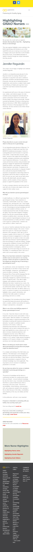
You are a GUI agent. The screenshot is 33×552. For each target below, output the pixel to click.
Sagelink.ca (16, 535)
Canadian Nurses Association (16, 511)
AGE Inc (15, 539)
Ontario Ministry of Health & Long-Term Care (15, 524)
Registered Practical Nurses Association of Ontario (16, 484)
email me (18, 406)
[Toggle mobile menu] (29, 10)
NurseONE (16, 537)
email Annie (13, 414)
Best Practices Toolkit (15, 531)
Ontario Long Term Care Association (16, 517)
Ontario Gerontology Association (16, 506)
